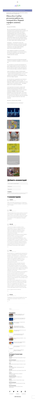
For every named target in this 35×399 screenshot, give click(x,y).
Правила (17, 393)
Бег (18, 12)
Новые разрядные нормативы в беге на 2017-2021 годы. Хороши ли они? (13, 150)
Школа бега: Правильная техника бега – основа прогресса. (12, 174)
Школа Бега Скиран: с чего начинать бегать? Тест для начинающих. (12, 126)
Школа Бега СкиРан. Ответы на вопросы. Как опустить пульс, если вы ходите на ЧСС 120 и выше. (13, 114)
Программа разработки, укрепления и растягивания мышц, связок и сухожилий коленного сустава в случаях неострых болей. (13, 137)
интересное (9, 12)
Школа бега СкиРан (23, 12)
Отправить (9, 191)
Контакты (24, 393)
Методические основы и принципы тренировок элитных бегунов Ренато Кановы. (19, 342)
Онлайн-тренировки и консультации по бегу (17, 10)
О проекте (11, 393)
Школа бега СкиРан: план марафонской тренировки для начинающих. (19, 350)
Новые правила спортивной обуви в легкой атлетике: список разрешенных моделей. (19, 314)
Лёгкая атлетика (10, 13)
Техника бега (14, 12)
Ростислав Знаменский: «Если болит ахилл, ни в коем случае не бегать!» (19, 346)
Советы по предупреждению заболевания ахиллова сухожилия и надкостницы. (13, 162)
